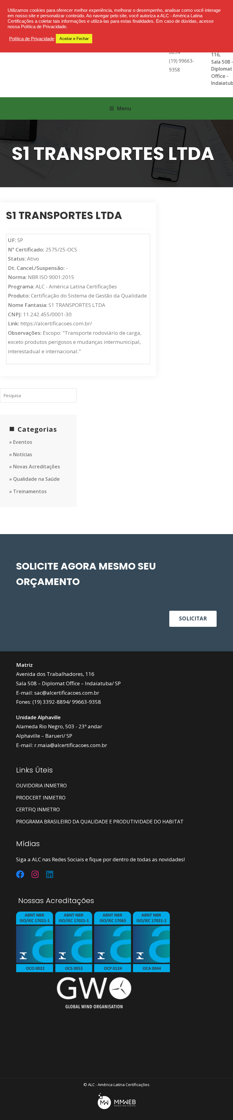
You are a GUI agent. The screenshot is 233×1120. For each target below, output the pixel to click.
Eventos (22, 442)
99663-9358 (86, 701)
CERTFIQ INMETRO (38, 809)
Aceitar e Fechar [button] (74, 38)
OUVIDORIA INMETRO (41, 785)
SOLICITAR (193, 618)
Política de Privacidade (31, 38)
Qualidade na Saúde (36, 479)
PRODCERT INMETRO (41, 797)
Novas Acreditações (36, 466)
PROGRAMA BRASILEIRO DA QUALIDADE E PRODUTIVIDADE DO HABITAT (100, 821)
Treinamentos (30, 491)
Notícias (22, 454)
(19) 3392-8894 (50, 701)
